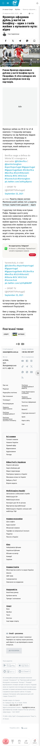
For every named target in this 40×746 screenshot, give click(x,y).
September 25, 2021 (14, 194)
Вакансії (24, 409)
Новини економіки (14, 519)
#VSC (15, 176)
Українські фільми (13, 550)
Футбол (18, 9)
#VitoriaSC (24, 173)
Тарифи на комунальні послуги (17, 531)
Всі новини (11, 436)
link (22, 361)
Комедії (9, 556)
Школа (8, 573)
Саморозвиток (11, 579)
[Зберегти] (34, 41)
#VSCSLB (22, 176)
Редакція (6, 389)
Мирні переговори (13, 471)
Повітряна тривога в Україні (16, 474)
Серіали (9, 559)
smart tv (9, 671)
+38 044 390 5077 (28, 352)
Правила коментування (26, 397)
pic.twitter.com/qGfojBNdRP (18, 283)
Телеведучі (6, 400)
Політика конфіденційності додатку (28, 387)
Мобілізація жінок (13, 500)
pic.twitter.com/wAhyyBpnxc (18, 181)
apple (24, 665)
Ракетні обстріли (12, 465)
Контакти (25, 406)
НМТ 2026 (9, 576)
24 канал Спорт (8, 9)
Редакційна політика (10, 392)
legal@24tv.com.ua (28, 707)
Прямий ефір (11, 445)
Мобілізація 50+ (12, 497)
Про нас (5, 385)
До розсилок (14, 650)
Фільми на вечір (12, 553)
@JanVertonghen (13, 164)
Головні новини (12, 439)
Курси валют (11, 525)
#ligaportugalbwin (13, 170)
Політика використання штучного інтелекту (9, 419)
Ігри (23, 424)
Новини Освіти (12, 567)
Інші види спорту (12, 621)
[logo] (14, 3)
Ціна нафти (10, 522)
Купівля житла (11, 596)
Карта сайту (26, 420)
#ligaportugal (28, 167)
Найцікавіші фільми (13, 547)
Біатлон (9, 618)
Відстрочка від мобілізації (15, 506)
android (9, 665)
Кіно (8, 544)
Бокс (8, 609)
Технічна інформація (29, 402)
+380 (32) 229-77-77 (15, 705)
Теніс (8, 615)
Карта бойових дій (13, 468)
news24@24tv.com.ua (10, 352)
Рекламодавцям (8, 403)
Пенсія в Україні (12, 537)
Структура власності (28, 413)
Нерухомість (11, 589)
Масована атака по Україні (16, 477)
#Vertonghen (23, 178)
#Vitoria (8, 176)
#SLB (16, 173)
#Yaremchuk (11, 178)
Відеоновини (11, 448)
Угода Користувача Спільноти (28, 392)
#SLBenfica (28, 170)
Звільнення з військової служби (18, 494)
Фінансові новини (13, 528)
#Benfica (9, 173)
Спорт (8, 606)
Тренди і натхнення (13, 599)
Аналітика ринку (12, 592)
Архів (23, 417)
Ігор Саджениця (13, 34)
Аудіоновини (11, 451)
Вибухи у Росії (11, 480)
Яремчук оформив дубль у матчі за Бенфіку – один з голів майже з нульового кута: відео (29, 9)
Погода (9, 455)
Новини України (12, 442)
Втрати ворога (11, 483)
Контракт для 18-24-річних (16, 503)
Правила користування (7, 408)
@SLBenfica (21, 161)
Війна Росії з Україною (16, 462)
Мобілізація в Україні (15, 491)
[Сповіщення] (37, 3)
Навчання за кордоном (14, 582)
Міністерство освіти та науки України (20, 570)
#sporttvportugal (13, 167)
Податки (9, 534)
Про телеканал (8, 396)
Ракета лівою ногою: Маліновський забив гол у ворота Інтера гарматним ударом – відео (19, 202)
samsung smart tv (24, 671)
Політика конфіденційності (9, 413)
